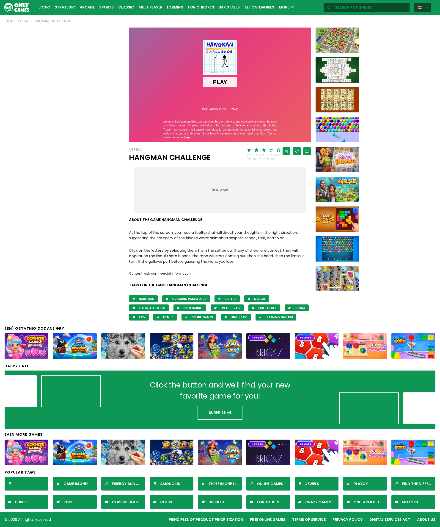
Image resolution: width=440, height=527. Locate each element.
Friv (141, 317)
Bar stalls (229, 7)
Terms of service (309, 519)
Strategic (65, 7)
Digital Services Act (389, 519)
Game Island (75, 483)
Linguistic (239, 317)
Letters (230, 299)
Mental (259, 299)
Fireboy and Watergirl (128, 483)
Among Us (170, 483)
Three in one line (224, 483)
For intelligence (151, 308)
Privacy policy (348, 519)
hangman (146, 299)
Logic (44, 7)
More (284, 7)
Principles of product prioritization (206, 519)
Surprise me (220, 412)
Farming (175, 7)
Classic (126, 7)
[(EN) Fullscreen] (307, 151)
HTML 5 (167, 317)
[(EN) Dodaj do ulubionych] (297, 151)
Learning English (279, 317)
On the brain (230, 308)
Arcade (87, 7)
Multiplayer (150, 7)
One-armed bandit (370, 502)
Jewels (312, 483)
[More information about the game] (352, 47)
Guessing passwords (188, 299)
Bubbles (216, 502)
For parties (267, 308)
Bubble (21, 502)
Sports (106, 7)
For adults (268, 502)
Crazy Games (318, 502)
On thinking (193, 308)
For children (201, 7)
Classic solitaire (128, 502)
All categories (259, 7)
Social (299, 308)
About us (426, 519)
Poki (67, 502)
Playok (361, 483)
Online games (202, 317)
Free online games (267, 519)
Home (9, 21)
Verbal (24, 21)
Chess (166, 502)
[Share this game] (286, 151)
